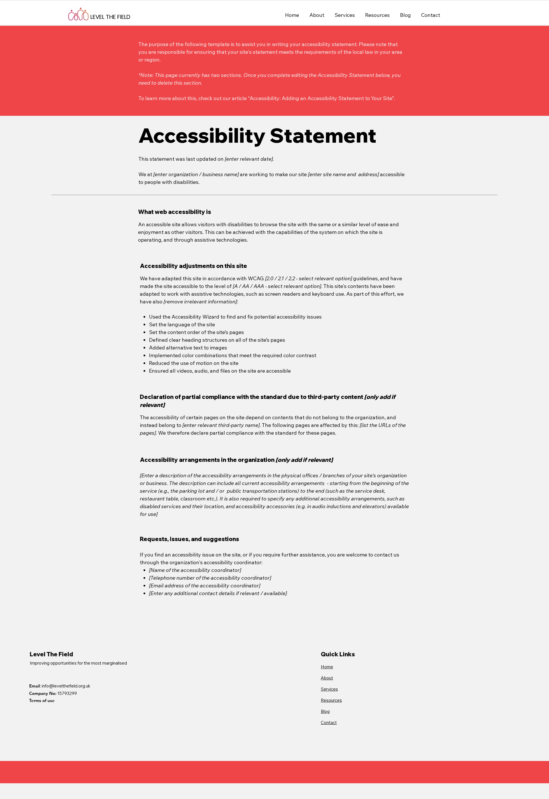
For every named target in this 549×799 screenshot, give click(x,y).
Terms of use (42, 700)
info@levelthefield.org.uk (66, 686)
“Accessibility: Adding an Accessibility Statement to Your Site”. (321, 98)
